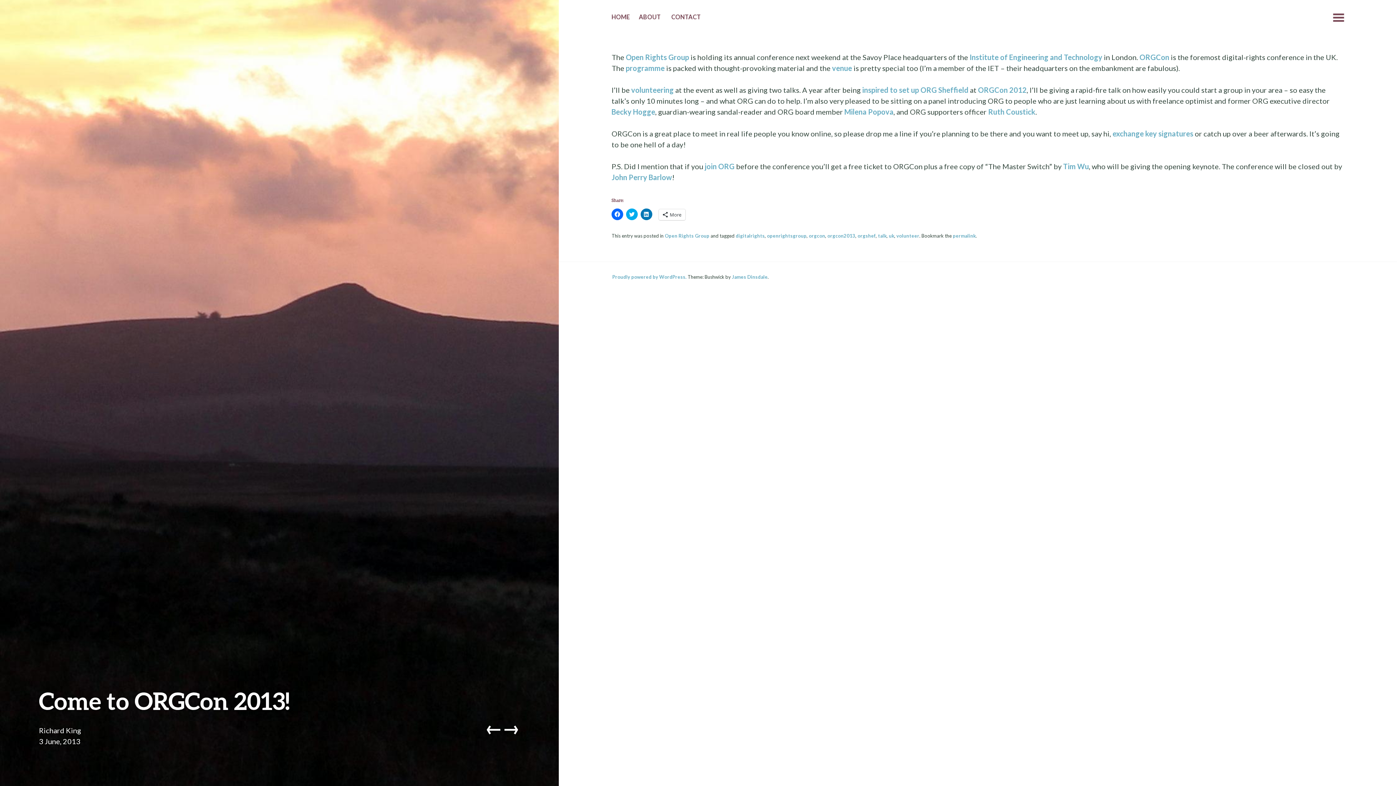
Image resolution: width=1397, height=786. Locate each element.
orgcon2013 (841, 236)
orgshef (866, 236)
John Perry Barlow (642, 177)
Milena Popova (868, 111)
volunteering (652, 90)
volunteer (907, 236)
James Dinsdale (750, 277)
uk (891, 236)
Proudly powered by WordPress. (649, 277)
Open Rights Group (657, 57)
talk (882, 236)
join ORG (720, 166)
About (650, 17)
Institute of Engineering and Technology (1036, 57)
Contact (686, 17)
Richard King (60, 730)
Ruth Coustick (1011, 111)
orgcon (817, 236)
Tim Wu (1076, 166)
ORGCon (1154, 57)
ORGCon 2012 (1002, 90)
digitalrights (750, 236)
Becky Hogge (633, 111)
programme (645, 68)
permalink (964, 236)
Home (621, 17)
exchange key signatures (1153, 133)
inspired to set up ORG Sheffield (915, 90)
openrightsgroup (787, 236)
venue (842, 68)
